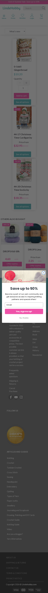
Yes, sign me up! (24, 311)
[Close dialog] (43, 272)
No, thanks (24, 318)
